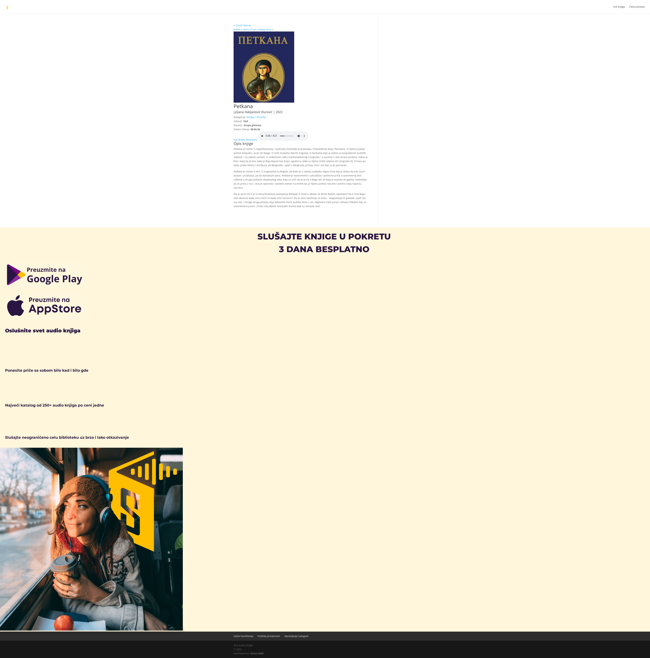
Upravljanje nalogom (296, 636)
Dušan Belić (257, 653)
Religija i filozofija (256, 117)
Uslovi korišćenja (243, 636)
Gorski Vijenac (243, 25)
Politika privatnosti (269, 636)
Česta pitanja (637, 7)
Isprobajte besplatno (245, 139)
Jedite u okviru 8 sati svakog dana (252, 29)
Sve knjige (619, 7)
